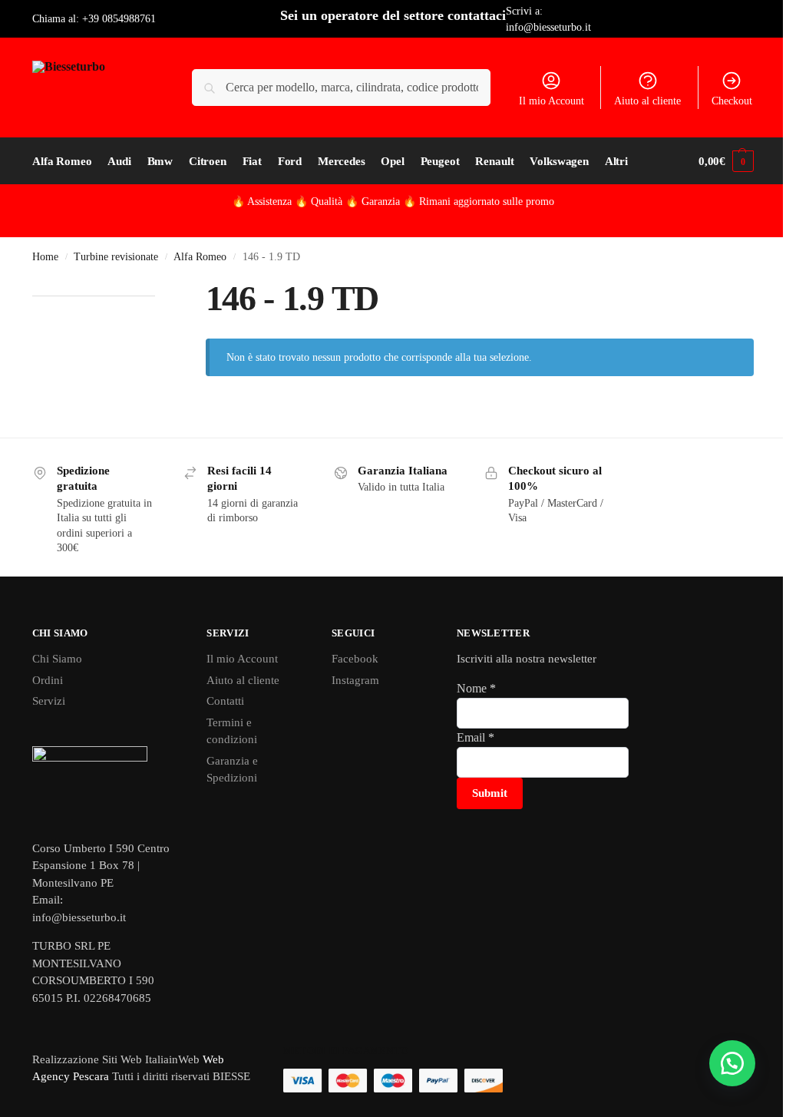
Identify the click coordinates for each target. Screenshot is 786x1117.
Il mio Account (551, 101)
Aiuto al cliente (647, 101)
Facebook (355, 659)
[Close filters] (159, 286)
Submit (489, 793)
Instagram (355, 680)
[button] (726, 161)
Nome (476, 688)
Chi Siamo (57, 659)
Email (475, 737)
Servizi (48, 701)
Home (45, 257)
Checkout (732, 101)
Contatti (225, 701)
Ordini (47, 680)
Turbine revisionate (116, 257)
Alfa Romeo (199, 257)
